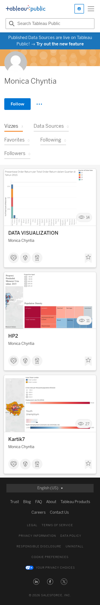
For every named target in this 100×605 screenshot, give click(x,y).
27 (87, 424)
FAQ (38, 502)
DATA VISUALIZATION (33, 233)
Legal (32, 525)
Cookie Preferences (50, 557)
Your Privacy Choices (55, 567)
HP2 (13, 336)
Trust (14, 502)
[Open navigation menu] (91, 8)
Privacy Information (37, 536)
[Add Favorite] (88, 258)
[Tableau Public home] (25, 8)
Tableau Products (75, 502)
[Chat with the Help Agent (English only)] (79, 9)
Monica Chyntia (21, 240)
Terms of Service (57, 525)
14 (88, 217)
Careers (38, 512)
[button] (36, 581)
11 (88, 320)
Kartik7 (16, 439)
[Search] (11, 23)
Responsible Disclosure (39, 546)
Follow (17, 104)
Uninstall (74, 546)
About (51, 502)
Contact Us (59, 512)
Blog (27, 502)
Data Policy (70, 536)
